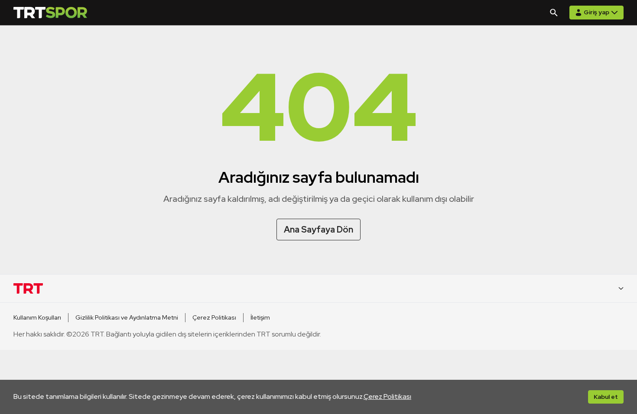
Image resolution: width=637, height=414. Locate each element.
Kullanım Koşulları (37, 317)
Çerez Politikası (387, 396)
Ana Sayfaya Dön (318, 229)
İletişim (260, 317)
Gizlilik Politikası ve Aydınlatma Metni (126, 317)
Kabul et (606, 397)
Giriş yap (596, 12)
